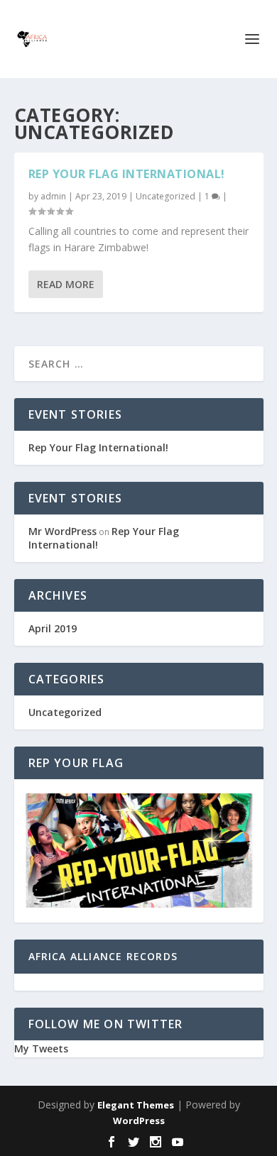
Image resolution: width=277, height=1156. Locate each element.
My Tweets (41, 1048)
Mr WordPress (62, 531)
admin (53, 196)
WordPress (139, 1120)
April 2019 (52, 628)
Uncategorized (165, 196)
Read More (65, 284)
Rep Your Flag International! (126, 174)
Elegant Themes (135, 1105)
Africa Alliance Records (103, 956)
